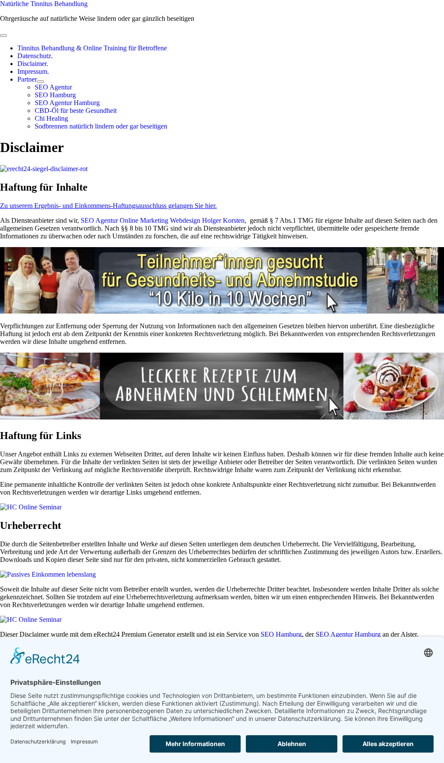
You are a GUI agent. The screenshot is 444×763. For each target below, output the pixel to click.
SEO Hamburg (281, 634)
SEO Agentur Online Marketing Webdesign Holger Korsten (163, 220)
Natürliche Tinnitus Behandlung (44, 3)
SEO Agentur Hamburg (348, 634)
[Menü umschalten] (40, 81)
